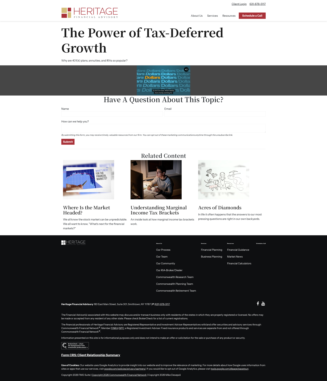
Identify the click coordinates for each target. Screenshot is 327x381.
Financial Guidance (238, 249)
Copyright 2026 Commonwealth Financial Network (119, 375)
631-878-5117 (258, 4)
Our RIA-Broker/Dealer (169, 270)
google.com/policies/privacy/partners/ (125, 368)
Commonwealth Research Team (175, 277)
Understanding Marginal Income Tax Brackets (159, 210)
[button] (196, 16)
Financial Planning (211, 249)
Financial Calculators (239, 263)
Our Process (163, 249)
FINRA (114, 328)
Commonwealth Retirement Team (176, 290)
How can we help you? (75, 121)
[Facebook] (258, 303)
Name (65, 108)
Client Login (239, 4)
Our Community (165, 263)
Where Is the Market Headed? (86, 210)
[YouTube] (263, 303)
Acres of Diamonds (219, 207)
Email (168, 108)
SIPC (121, 328)
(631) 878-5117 (162, 304)
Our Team (162, 256)
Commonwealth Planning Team (174, 283)
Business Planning (211, 256)
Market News (235, 256)
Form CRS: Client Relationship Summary (90, 355)
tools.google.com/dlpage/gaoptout (229, 368)
